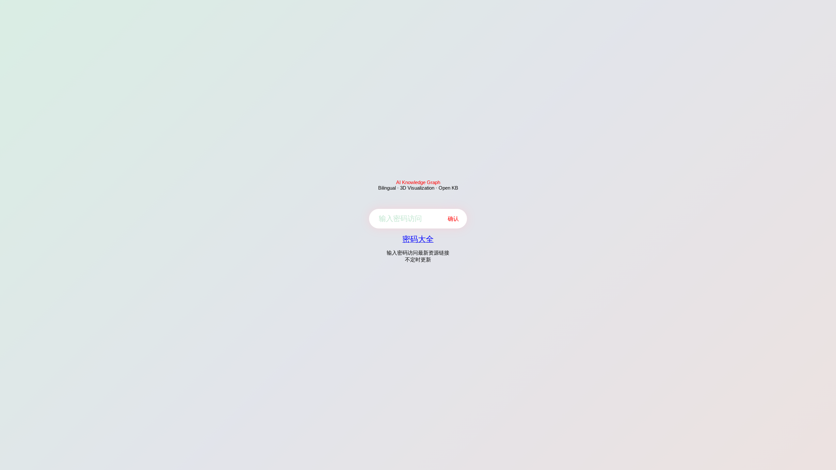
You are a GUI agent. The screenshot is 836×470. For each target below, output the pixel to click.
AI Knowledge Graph (418, 182)
